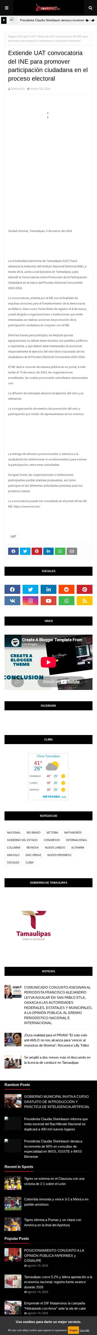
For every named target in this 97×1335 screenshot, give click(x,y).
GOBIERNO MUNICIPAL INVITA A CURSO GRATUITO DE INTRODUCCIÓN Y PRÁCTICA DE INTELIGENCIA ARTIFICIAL (57, 1102)
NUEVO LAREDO (55, 847)
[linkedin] (48, 589)
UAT (33, 36)
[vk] (12, 600)
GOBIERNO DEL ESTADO (22, 840)
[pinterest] (84, 589)
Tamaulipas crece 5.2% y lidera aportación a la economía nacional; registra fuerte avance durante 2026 (58, 1282)
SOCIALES (13, 862)
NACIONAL (14, 832)
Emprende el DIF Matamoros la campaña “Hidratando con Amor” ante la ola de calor (55, 1305)
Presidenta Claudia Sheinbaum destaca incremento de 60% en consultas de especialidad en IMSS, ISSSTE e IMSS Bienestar (53, 1148)
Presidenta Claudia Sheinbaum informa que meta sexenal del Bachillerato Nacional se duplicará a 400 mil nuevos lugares (56, 1124)
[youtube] (48, 600)
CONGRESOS (52, 840)
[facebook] (12, 589)
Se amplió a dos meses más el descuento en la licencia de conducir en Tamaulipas (57, 1059)
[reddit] (66, 589)
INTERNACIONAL (76, 840)
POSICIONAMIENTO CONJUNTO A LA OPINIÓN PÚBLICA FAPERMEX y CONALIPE (54, 1255)
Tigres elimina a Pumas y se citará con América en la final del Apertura (52, 1222)
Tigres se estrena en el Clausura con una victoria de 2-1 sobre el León (54, 1181)
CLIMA (29, 862)
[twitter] (30, 589)
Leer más (84, 1330)
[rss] (84, 600)
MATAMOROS (73, 832)
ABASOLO (13, 855)
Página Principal (18, 36)
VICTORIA (52, 832)
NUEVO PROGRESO (59, 855)
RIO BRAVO (33, 832)
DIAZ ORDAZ (33, 855)
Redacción (18, 89)
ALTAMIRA (77, 847)
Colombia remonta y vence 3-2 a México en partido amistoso (56, 1201)
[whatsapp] (66, 600)
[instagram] (30, 600)
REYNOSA (33, 847)
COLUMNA (14, 847)
